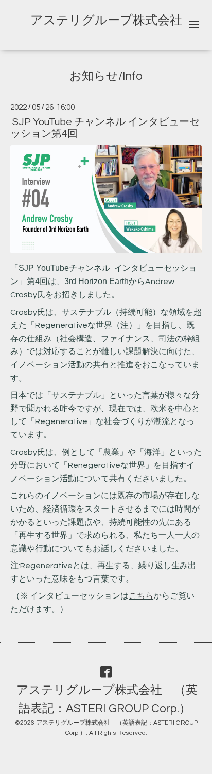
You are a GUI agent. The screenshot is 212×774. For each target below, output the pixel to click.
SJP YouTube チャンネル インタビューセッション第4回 (105, 128)
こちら (141, 596)
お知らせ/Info (106, 76)
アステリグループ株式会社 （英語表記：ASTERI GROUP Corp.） (107, 699)
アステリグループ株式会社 (106, 20)
